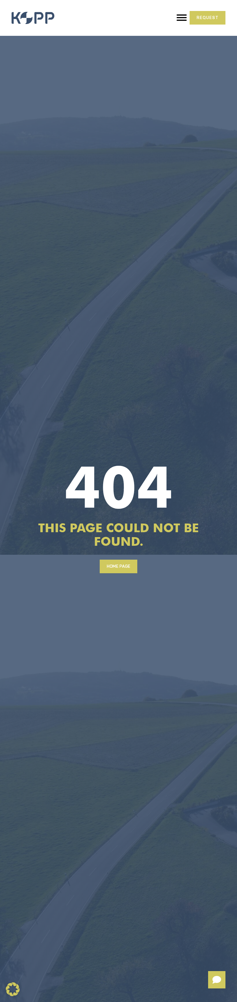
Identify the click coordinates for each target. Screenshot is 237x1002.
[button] (12, 989)
